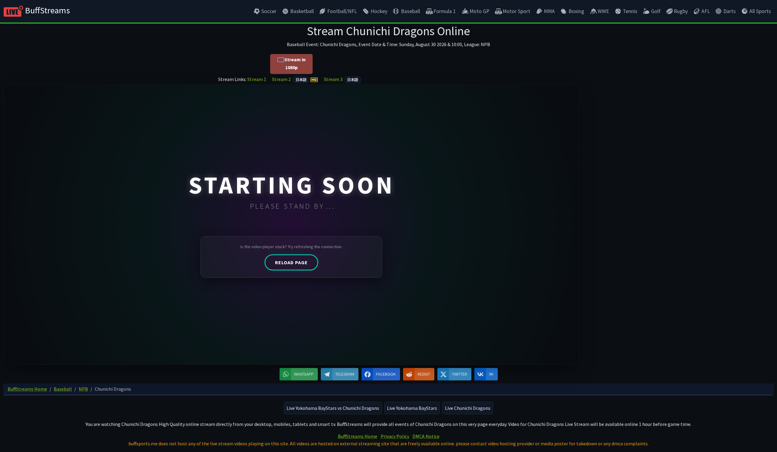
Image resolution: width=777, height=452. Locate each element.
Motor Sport (516, 11)
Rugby (681, 11)
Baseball (410, 11)
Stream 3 (341, 79)
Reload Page (291, 262)
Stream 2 (289, 79)
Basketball (302, 11)
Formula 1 (444, 11)
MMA (549, 11)
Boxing (576, 11)
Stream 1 (257, 79)
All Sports (760, 11)
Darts (729, 11)
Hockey (379, 11)
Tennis (630, 11)
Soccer (269, 11)
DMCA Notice (425, 436)
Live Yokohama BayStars (412, 408)
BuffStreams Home (357, 436)
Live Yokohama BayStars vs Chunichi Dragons (333, 408)
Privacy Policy (395, 436)
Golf (655, 11)
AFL (705, 11)
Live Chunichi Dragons (467, 408)
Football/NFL (342, 11)
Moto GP (479, 11)
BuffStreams (46, 10)
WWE (603, 11)
